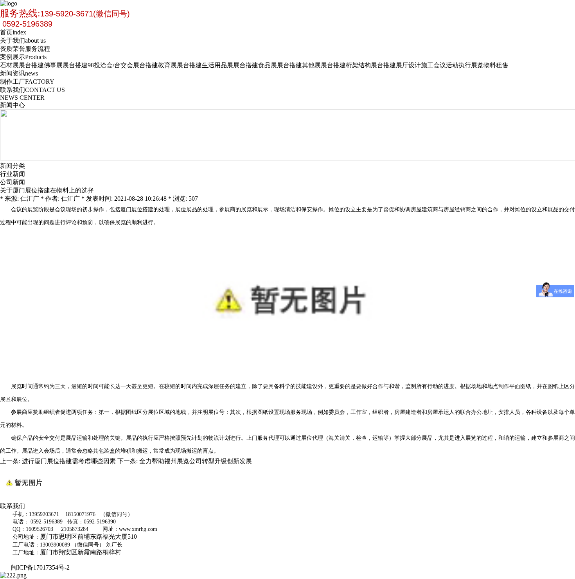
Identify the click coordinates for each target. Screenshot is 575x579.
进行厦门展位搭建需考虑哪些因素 (69, 461)
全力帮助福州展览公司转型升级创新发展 (195, 461)
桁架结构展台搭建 (371, 65)
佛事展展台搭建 (66, 65)
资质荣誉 (12, 48)
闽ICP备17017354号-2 (42, 567)
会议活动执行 (452, 65)
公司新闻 (12, 182)
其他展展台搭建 (324, 65)
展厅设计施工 (414, 65)
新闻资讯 (19, 73)
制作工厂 (27, 81)
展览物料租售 (490, 65)
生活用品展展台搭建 (230, 65)
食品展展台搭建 (280, 65)
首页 (13, 32)
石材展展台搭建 (22, 65)
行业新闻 (12, 174)
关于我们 (23, 40)
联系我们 (32, 89)
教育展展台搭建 (180, 65)
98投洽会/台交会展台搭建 (123, 65)
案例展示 (23, 57)
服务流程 (37, 48)
